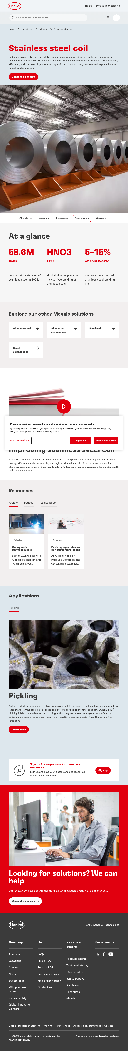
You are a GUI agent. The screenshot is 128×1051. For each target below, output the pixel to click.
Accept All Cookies (106, 441)
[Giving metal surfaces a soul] (26, 541)
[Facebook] (103, 954)
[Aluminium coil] (26, 330)
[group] (64, 541)
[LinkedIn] (97, 954)
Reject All (81, 441)
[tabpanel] (64, 546)
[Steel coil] (102, 330)
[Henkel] (17, 925)
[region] (64, 433)
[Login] (108, 18)
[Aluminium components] (64, 330)
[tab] (13, 503)
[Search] (13, 17)
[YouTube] (110, 954)
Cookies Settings (19, 440)
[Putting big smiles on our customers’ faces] (66, 541)
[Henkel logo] (15, 6)
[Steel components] (26, 350)
